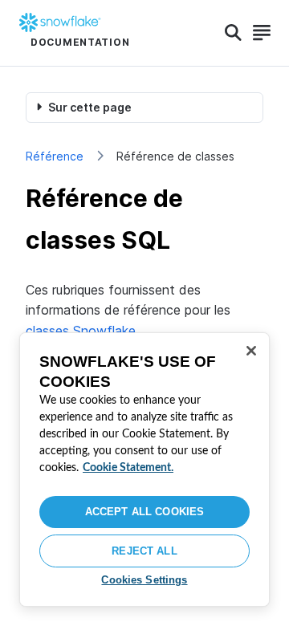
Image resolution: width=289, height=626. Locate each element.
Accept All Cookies (144, 512)
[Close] (251, 350)
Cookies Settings (144, 580)
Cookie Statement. (128, 468)
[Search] (233, 33)
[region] (144, 469)
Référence (54, 156)
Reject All (144, 551)
